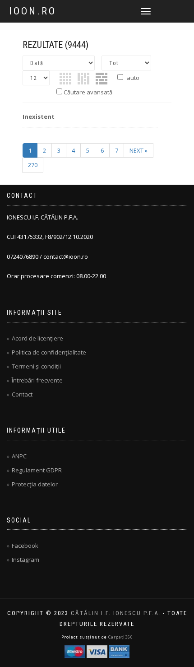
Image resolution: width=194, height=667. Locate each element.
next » (138, 150)
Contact (22, 394)
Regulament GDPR (37, 470)
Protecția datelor (35, 484)
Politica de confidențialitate (49, 352)
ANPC (19, 456)
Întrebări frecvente (37, 380)
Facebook (25, 545)
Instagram (25, 559)
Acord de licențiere (37, 338)
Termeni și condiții (36, 366)
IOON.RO (32, 11)
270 (32, 165)
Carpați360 (120, 637)
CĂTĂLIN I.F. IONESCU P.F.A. (116, 613)
